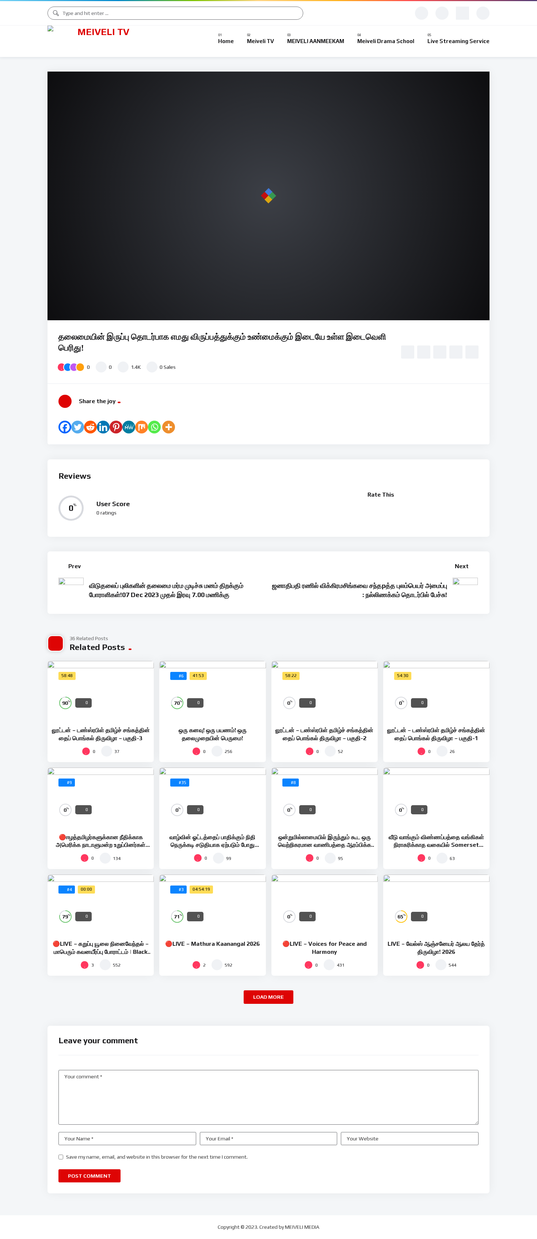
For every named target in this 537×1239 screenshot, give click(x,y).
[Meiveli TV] (100, 41)
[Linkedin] (103, 427)
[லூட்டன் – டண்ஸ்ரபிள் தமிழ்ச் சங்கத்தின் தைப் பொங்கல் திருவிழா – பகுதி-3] (100, 691)
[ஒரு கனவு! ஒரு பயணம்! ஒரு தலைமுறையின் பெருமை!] (212, 691)
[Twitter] (77, 427)
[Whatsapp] (154, 427)
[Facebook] (64, 427)
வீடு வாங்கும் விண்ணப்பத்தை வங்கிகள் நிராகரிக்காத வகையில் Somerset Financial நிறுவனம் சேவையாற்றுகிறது (436, 845)
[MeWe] (128, 427)
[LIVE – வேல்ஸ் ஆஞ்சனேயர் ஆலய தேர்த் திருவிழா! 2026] (436, 904)
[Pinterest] (116, 427)
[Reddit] (90, 427)
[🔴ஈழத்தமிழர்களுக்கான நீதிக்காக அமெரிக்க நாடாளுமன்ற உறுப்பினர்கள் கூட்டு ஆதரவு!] (100, 797)
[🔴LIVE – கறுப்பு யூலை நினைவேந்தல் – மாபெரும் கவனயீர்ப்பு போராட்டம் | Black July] (100, 904)
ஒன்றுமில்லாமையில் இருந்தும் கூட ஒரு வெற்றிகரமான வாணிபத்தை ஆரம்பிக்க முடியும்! (324, 845)
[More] (168, 427)
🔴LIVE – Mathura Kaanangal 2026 (212, 943)
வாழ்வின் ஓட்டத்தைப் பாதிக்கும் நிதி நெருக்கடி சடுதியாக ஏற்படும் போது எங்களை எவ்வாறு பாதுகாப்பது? (212, 845)
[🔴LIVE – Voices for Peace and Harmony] (324, 904)
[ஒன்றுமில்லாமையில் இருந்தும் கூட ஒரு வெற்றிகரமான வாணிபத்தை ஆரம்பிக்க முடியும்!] (324, 797)
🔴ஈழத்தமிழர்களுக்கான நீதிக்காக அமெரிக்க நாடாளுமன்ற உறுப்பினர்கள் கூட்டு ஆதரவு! (100, 845)
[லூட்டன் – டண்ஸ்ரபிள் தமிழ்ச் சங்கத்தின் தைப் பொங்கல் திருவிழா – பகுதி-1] (436, 691)
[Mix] (141, 427)
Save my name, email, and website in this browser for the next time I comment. (157, 1157)
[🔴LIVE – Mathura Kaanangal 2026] (212, 904)
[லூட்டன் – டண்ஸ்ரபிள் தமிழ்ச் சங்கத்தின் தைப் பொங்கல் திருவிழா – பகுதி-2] (324, 691)
